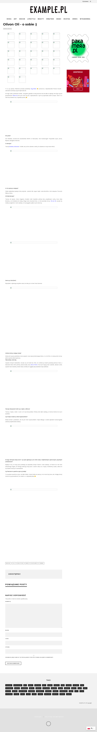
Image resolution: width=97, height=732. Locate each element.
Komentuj (8, 601)
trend (34, 694)
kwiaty (74, 688)
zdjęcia (69, 694)
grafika (17, 688)
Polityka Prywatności (54, 716)
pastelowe (34, 563)
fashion (69, 685)
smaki (71, 691)
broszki (8, 563)
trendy (40, 694)
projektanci (63, 691)
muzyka (8, 691)
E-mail (7, 638)
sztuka (16, 694)
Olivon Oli (15, 95)
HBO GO (32, 688)
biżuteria (37, 685)
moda (27, 563)
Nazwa (7, 630)
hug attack (20, 563)
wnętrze (55, 694)
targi (22, 694)
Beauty (41, 19)
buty (44, 685)
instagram (46, 688)
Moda (9, 19)
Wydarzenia (85, 19)
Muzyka (67, 19)
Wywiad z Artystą (7, 28)
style (81, 691)
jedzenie (54, 688)
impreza (38, 688)
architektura (17, 685)
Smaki (58, 19)
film (82, 685)
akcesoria (8, 685)
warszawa (47, 694)
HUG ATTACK (34, 364)
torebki (41, 563)
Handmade (24, 688)
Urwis (75, 19)
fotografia (9, 688)
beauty (30, 685)
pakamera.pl (40, 691)
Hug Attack (33, 88)
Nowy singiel (22, 691)
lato (79, 688)
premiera (48, 691)
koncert (67, 688)
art (25, 685)
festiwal (76, 685)
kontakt (38, 716)
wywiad (62, 694)
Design (22, 19)
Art (15, 19)
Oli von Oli (53, 201)
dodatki (56, 685)
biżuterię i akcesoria (14, 146)
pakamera (31, 691)
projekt (55, 691)
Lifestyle (31, 19)
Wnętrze (50, 19)
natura (15, 691)
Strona (7, 647)
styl (76, 691)
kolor (60, 688)
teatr (28, 694)
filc (14, 563)
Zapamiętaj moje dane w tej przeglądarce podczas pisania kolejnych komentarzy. (29, 657)
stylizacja (9, 694)
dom (63, 685)
